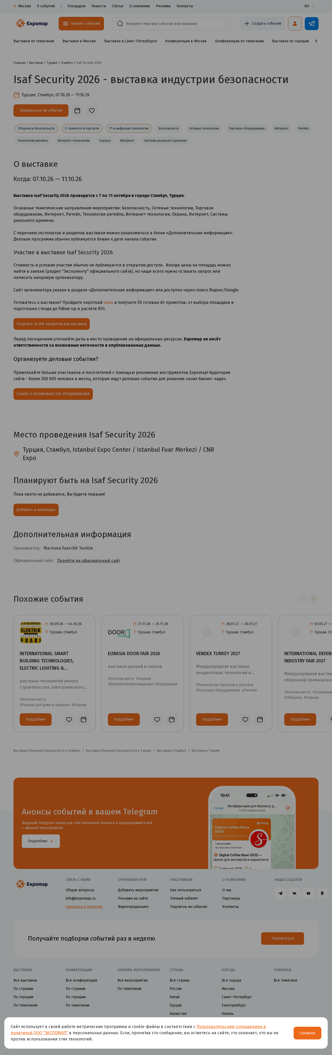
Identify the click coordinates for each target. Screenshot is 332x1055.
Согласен (307, 1033)
